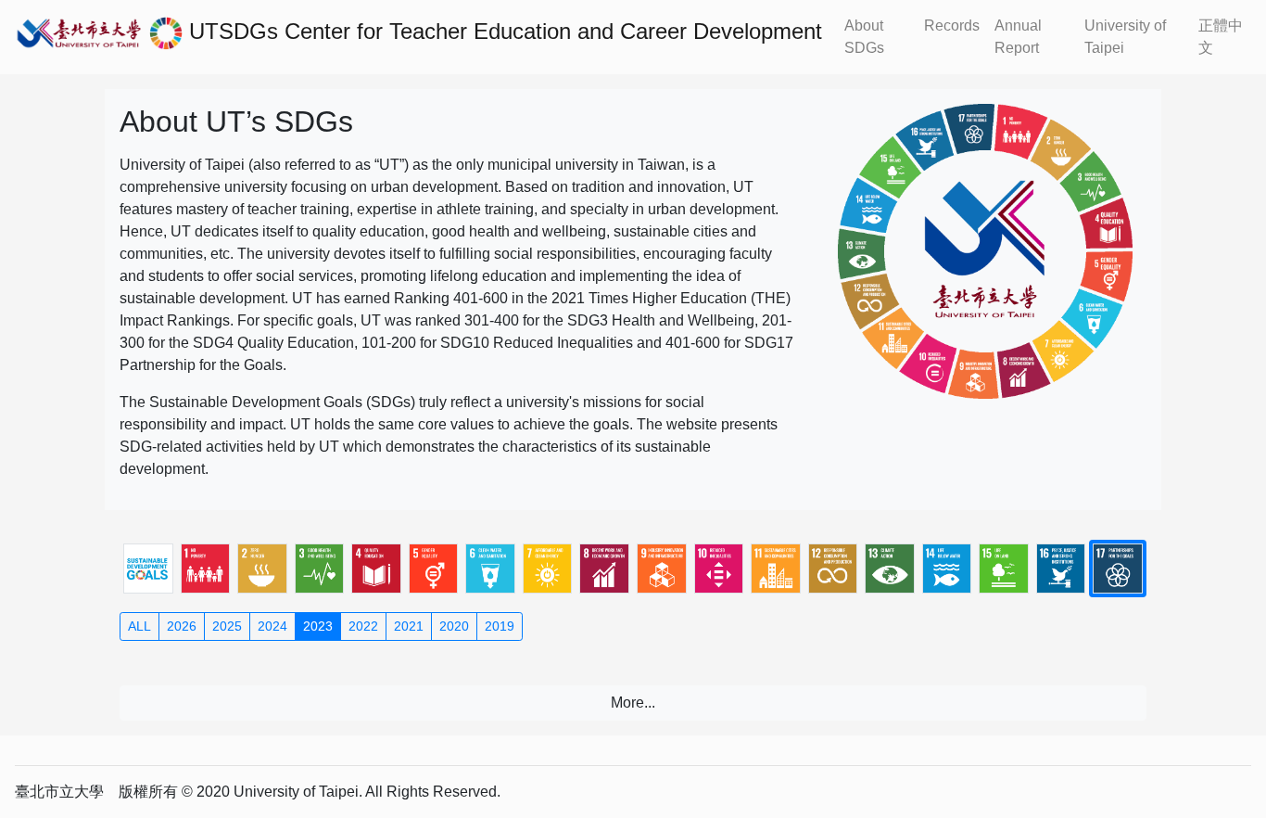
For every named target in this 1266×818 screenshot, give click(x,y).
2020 (454, 626)
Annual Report (1018, 37)
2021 (409, 626)
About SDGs (864, 37)
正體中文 (1220, 37)
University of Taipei (1125, 37)
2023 (318, 626)
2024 (272, 626)
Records (952, 25)
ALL (139, 626)
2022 (363, 626)
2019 (499, 626)
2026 (181, 626)
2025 (227, 626)
